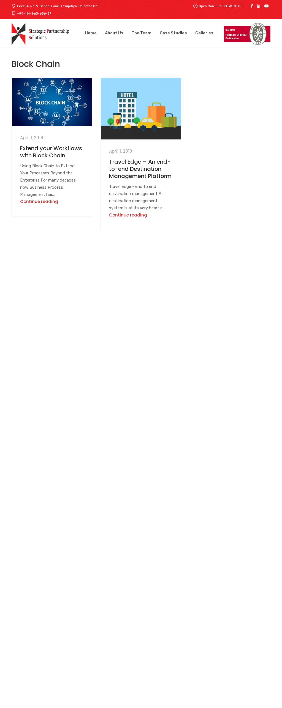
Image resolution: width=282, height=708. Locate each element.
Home (91, 33)
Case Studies (173, 33)
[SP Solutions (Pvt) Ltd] (41, 34)
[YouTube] (266, 6)
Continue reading (39, 201)
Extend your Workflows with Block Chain (51, 151)
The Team (141, 33)
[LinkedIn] (258, 6)
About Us (114, 33)
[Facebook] (251, 6)
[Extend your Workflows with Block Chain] (52, 102)
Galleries (204, 33)
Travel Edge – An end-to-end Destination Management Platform (140, 169)
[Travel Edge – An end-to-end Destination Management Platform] (141, 108)
